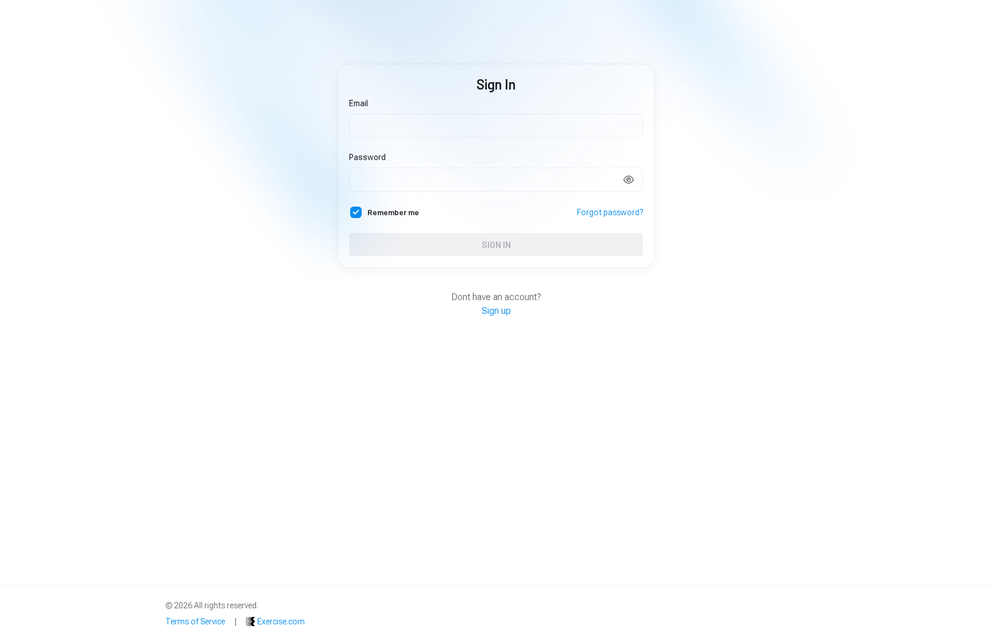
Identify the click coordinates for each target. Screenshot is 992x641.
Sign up (496, 310)
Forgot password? (610, 212)
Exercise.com (281, 621)
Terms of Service (195, 621)
